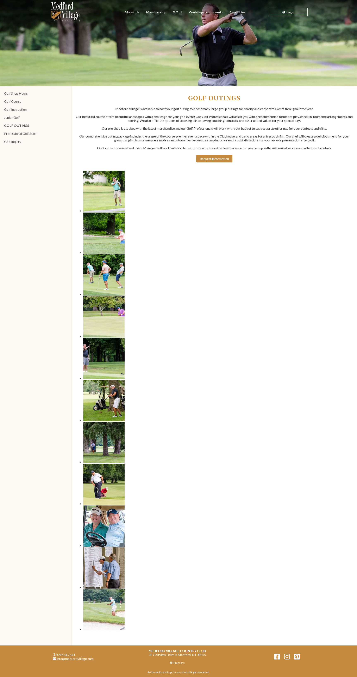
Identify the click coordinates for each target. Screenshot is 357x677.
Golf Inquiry (12, 141)
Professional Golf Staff (20, 133)
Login (290, 12)
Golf (178, 12)
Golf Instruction (15, 109)
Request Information (214, 159)
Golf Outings (16, 125)
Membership (156, 12)
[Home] (75, 12)
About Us (132, 12)
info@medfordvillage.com (75, 659)
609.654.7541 (65, 655)
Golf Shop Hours (16, 93)
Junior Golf (12, 117)
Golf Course (12, 101)
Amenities (237, 12)
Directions (178, 662)
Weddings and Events (206, 12)
